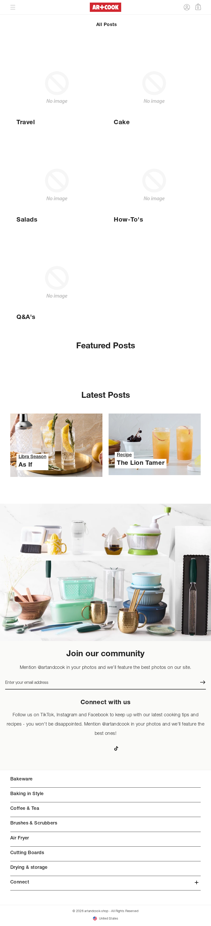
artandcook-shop (96, 911)
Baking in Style (26, 794)
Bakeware (21, 779)
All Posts (106, 25)
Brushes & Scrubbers (33, 823)
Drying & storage (29, 867)
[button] (13, 7)
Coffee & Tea (24, 808)
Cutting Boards (27, 853)
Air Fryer (19, 838)
